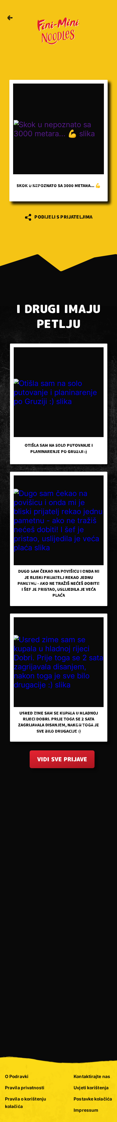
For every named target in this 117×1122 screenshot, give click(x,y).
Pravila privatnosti (24, 1087)
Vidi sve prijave (62, 759)
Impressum (86, 1110)
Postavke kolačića (93, 1098)
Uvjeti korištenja (91, 1087)
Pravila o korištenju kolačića (25, 1102)
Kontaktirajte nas (92, 1076)
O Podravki (16, 1076)
